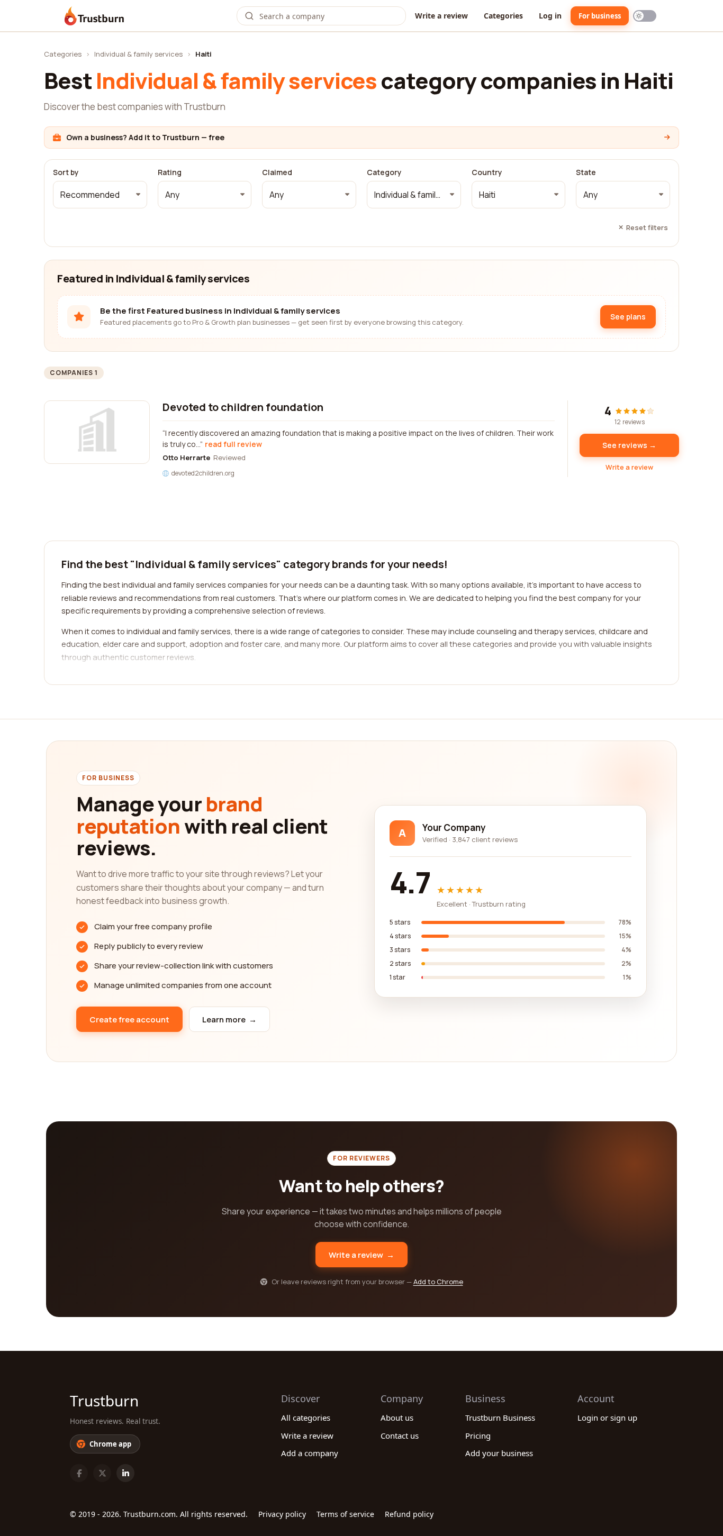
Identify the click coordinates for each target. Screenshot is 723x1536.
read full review (233, 444)
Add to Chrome (438, 1281)
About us (397, 1417)
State (586, 172)
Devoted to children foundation (242, 407)
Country (487, 172)
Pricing (478, 1435)
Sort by (66, 172)
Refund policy (409, 1514)
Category (384, 172)
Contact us (400, 1435)
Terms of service (345, 1514)
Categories (503, 16)
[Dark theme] (644, 16)
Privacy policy (282, 1514)
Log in (550, 16)
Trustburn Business (500, 1417)
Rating (170, 172)
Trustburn (104, 1401)
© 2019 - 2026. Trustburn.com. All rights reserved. (159, 1514)
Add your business (499, 1453)
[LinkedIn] (125, 1473)
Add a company (309, 1453)
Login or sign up (607, 1417)
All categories (305, 1417)
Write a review (441, 16)
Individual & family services (138, 54)
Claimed (277, 172)
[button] (100, 194)
